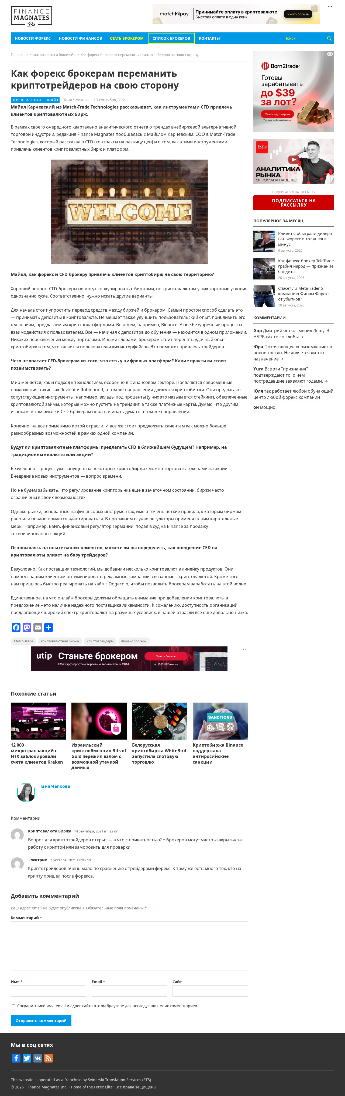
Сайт (177, 981)
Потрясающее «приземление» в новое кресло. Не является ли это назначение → (292, 353)
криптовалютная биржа (60, 641)
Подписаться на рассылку (294, 203)
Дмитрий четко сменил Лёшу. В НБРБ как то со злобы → (291, 333)
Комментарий (26, 917)
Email (98, 981)
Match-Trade (23, 641)
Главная (17, 54)
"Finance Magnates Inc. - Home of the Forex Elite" (69, 1087)
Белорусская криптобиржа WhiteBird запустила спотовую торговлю (159, 753)
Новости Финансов (80, 38)
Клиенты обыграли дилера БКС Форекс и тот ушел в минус (305, 239)
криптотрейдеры (100, 641)
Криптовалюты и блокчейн (52, 54)
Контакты (209, 38)
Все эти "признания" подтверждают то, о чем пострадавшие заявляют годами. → (290, 375)
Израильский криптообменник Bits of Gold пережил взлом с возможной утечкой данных (98, 756)
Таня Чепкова (76, 99)
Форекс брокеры (134, 641)
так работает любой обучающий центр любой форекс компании (293, 394)
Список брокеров (171, 38)
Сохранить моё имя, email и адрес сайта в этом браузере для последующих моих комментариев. (107, 1005)
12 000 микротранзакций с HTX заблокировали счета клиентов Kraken (37, 753)
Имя (17, 981)
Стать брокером (127, 38)
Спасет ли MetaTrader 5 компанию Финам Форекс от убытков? (303, 293)
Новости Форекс (33, 38)
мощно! (268, 407)
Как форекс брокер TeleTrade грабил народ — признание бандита (306, 266)
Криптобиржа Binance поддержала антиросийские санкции (218, 753)
